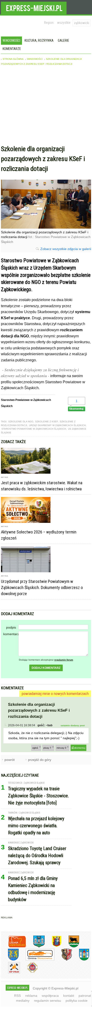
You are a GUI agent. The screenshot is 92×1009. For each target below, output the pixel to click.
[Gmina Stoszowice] (36, 959)
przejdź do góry (39, 760)
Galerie (63, 40)
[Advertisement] (46, 106)
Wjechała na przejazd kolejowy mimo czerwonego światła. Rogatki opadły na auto (36, 825)
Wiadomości (11, 40)
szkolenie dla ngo (20, 421)
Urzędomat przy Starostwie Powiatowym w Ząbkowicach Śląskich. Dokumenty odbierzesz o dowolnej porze (42, 587)
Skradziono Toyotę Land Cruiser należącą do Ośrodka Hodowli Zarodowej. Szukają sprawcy (37, 855)
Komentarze (12, 49)
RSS (17, 995)
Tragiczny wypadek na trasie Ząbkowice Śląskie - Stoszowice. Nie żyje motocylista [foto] (38, 796)
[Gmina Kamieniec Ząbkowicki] (10, 959)
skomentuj (79, 748)
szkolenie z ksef (46, 421)
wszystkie (64, 22)
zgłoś (35, 748)
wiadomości (35, 59)
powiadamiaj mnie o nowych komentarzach (55, 693)
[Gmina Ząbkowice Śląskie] (35, 946)
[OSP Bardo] (29, 972)
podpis (11, 627)
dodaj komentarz (46, 668)
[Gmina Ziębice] (80, 959)
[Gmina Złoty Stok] (63, 959)
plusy (47, 748)
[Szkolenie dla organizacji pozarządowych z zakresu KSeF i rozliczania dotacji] (46, 227)
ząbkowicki (81, 23)
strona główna (13, 59)
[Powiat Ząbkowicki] (13, 946)
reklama (31, 995)
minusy (61, 748)
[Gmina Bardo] (53, 946)
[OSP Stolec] (10, 973)
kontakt (68, 995)
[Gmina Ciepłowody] (70, 946)
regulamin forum (63, 659)
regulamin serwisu (47, 1000)
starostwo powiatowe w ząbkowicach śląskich (33, 429)
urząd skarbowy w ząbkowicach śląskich (57, 425)
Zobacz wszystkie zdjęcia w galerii (65, 249)
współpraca (50, 995)
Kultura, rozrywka (39, 40)
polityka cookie (77, 1000)
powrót (9, 760)
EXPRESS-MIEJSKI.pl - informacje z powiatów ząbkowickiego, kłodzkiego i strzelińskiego (34, 7)
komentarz (10, 634)
